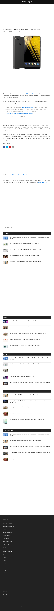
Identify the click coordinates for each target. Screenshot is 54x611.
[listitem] (27, 302)
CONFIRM (17, 326)
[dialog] (27, 305)
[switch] (44, 305)
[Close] (51, 282)
